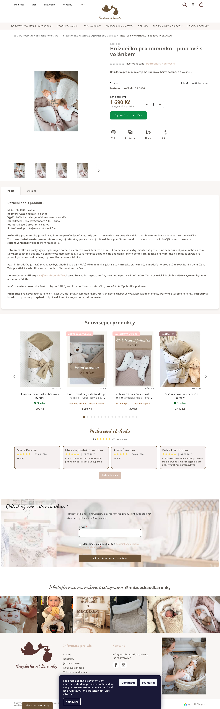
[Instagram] (123, 664)
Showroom (49, 4)
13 (129, 417)
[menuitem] (32, 26)
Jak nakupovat (71, 663)
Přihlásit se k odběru (110, 558)
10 (119, 417)
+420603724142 (121, 658)
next (206, 376)
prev (14, 376)
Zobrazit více (110, 475)
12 (126, 417)
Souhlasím (148, 682)
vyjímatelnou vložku (52, 275)
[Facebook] (115, 664)
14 (133, 417)
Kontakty (67, 4)
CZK (82, 4)
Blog (34, 4)
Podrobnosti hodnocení (160, 63)
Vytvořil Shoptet (197, 704)
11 (122, 417)
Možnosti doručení (197, 83)
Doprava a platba (73, 667)
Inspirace (19, 4)
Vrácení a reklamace (75, 672)
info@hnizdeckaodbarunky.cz (130, 654)
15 (136, 417)
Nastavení (72, 701)
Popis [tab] (10, 190)
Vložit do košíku (131, 115)
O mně (67, 654)
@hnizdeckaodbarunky (148, 587)
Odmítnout (128, 682)
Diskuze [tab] (31, 190)
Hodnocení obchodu (110, 430)
